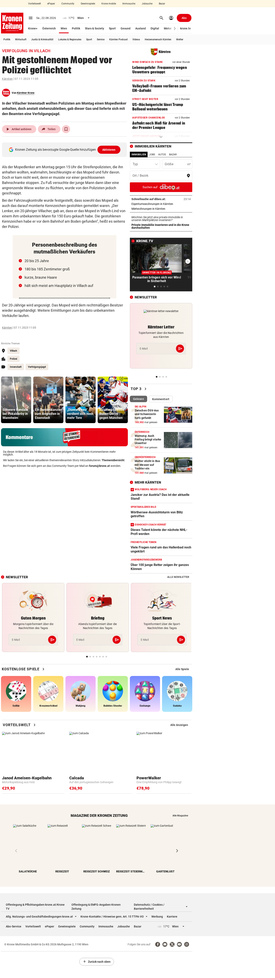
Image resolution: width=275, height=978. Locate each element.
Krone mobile (108, 3)
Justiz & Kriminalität (42, 39)
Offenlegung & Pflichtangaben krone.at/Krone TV (35, 906)
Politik (76, 28)
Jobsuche (147, 3)
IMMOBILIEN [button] (138, 154)
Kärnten (7, 78)
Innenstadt (16, 366)
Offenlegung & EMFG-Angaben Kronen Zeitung (96, 906)
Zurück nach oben (97, 961)
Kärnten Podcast (118, 39)
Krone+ (32, 28)
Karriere (172, 916)
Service (100, 39)
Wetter (179, 39)
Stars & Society (94, 28)
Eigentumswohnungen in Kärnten (161, 203)
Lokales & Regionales (69, 39)
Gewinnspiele (88, 3)
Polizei (13, 358)
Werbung (157, 916)
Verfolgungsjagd (37, 366)
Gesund (125, 28)
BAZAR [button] (173, 154)
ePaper (51, 3)
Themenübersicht (113, 460)
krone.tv (185, 28)
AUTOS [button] (162, 154)
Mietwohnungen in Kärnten (160, 208)
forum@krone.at (99, 465)
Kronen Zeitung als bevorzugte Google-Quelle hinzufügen (65, 150)
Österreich (49, 28)
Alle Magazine (180, 815)
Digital (155, 28)
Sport (112, 28)
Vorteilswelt (34, 3)
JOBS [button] (152, 154)
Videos (136, 39)
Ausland (140, 28)
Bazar (162, 3)
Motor (168, 28)
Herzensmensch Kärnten (158, 39)
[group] (16, 400)
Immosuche (128, 3)
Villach (13, 350)
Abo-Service (13, 926)
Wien (64, 28)
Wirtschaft (20, 39)
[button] (175, 28)
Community (67, 3)
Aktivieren (109, 149)
